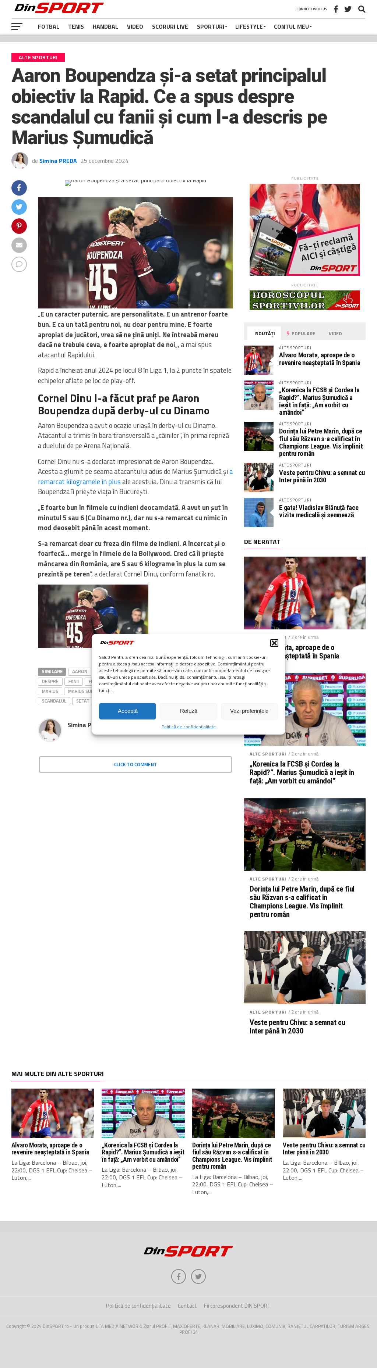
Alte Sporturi (268, 753)
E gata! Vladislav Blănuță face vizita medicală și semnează (318, 511)
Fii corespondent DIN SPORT (237, 1305)
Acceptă (128, 711)
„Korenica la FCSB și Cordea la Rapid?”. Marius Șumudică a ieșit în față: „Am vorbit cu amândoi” (319, 401)
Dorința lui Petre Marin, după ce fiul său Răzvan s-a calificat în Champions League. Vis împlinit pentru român (321, 442)
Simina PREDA (58, 160)
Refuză (188, 711)
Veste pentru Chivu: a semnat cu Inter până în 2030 (322, 476)
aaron (79, 671)
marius (50, 691)
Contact (187, 1305)
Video (135, 26)
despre (50, 681)
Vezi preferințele (249, 711)
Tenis (76, 26)
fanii (73, 681)
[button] (274, 643)
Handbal (105, 26)
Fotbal (48, 26)
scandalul (54, 700)
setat (82, 700)
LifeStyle (249, 26)
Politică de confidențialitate (189, 726)
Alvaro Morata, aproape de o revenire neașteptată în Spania (319, 358)
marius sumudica (87, 691)
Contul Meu (291, 26)
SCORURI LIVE (170, 26)
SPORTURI (210, 26)
